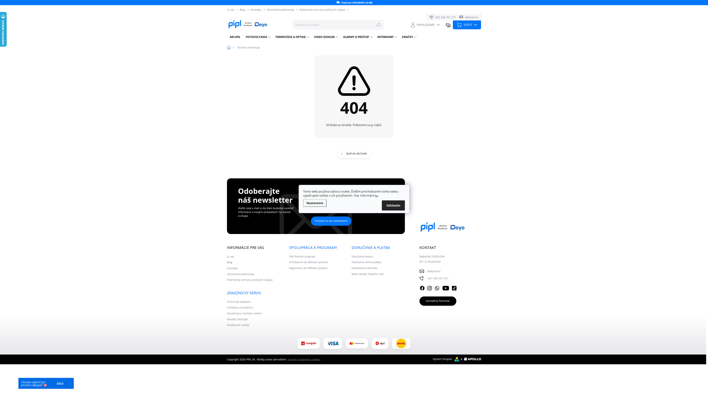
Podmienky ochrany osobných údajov (322, 9)
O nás (230, 9)
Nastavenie (314, 203)
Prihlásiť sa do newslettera (331, 221)
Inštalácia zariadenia (240, 307)
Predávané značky (238, 325)
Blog (242, 9)
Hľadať (378, 24)
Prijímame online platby (366, 262)
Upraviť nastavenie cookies (303, 359)
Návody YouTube (237, 319)
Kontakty (256, 9)
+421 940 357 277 (437, 278)
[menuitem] (235, 37)
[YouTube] (446, 287)
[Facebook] (422, 287)
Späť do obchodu (356, 153)
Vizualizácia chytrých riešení (244, 313)
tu (376, 195)
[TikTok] (454, 287)
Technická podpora (239, 301)
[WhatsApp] (437, 287)
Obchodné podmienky (280, 9)
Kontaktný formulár (438, 301)
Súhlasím (393, 205)
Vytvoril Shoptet (442, 359)
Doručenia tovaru (362, 256)
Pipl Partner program (302, 256)
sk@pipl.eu (433, 271)
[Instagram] (429, 287)
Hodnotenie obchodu (365, 268)
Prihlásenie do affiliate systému (308, 262)
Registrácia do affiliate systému (308, 268)
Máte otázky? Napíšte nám (368, 274)
